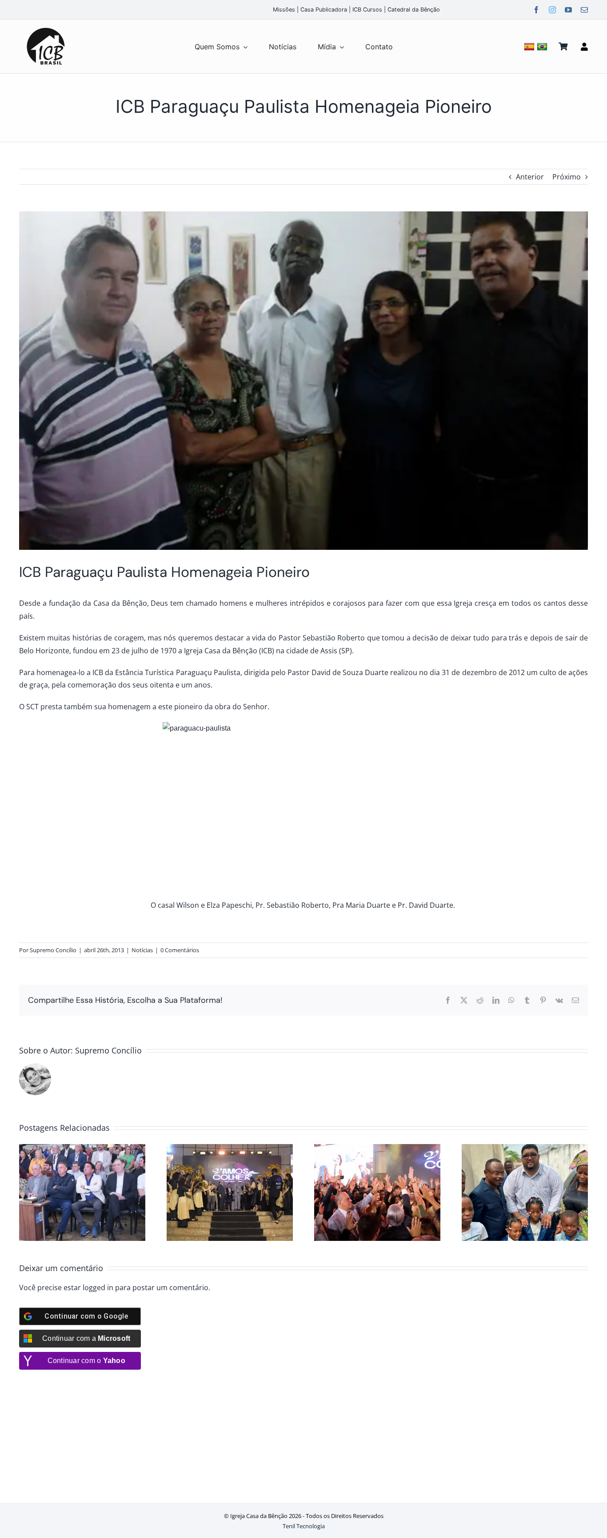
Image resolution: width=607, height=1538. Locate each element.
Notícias (142, 950)
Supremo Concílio (53, 950)
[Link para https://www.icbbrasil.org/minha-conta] (584, 47)
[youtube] (568, 9)
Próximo (566, 177)
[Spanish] (530, 46)
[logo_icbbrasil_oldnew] (46, 28)
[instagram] (552, 9)
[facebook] (536, 9)
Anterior (530, 177)
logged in (98, 1287)
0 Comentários (179, 950)
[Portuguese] (543, 46)
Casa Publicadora (323, 9)
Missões (284, 9)
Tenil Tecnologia (304, 1526)
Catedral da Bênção (413, 9)
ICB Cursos (367, 9)
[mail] (584, 9)
